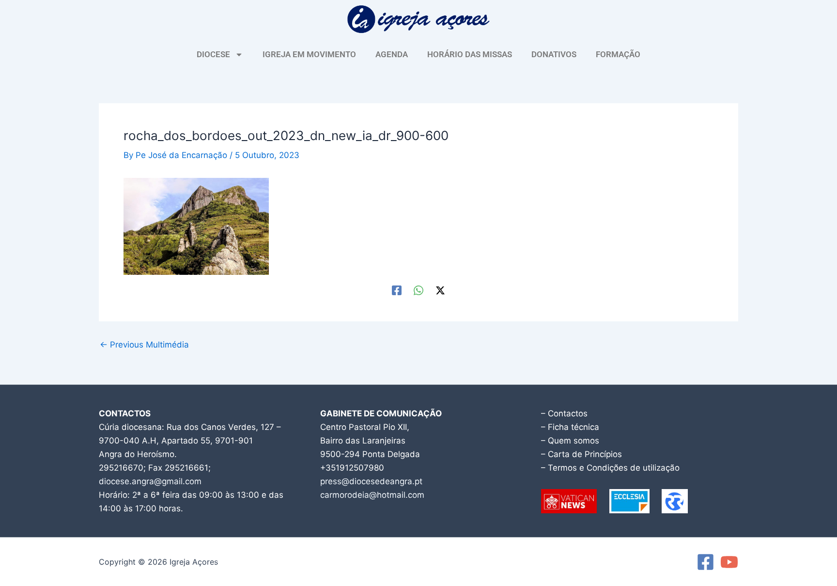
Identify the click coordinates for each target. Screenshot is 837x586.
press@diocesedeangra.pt (371, 481)
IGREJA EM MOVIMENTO (309, 54)
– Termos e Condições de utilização (610, 468)
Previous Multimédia (144, 345)
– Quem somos (570, 440)
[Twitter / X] (440, 290)
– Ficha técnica (570, 427)
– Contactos (564, 413)
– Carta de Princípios (581, 454)
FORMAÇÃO (618, 54)
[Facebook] (397, 290)
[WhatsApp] (418, 290)
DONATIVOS (553, 54)
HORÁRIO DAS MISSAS (469, 54)
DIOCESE (213, 54)
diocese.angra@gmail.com (150, 481)
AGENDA (391, 54)
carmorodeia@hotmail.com (372, 495)
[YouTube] (729, 562)
